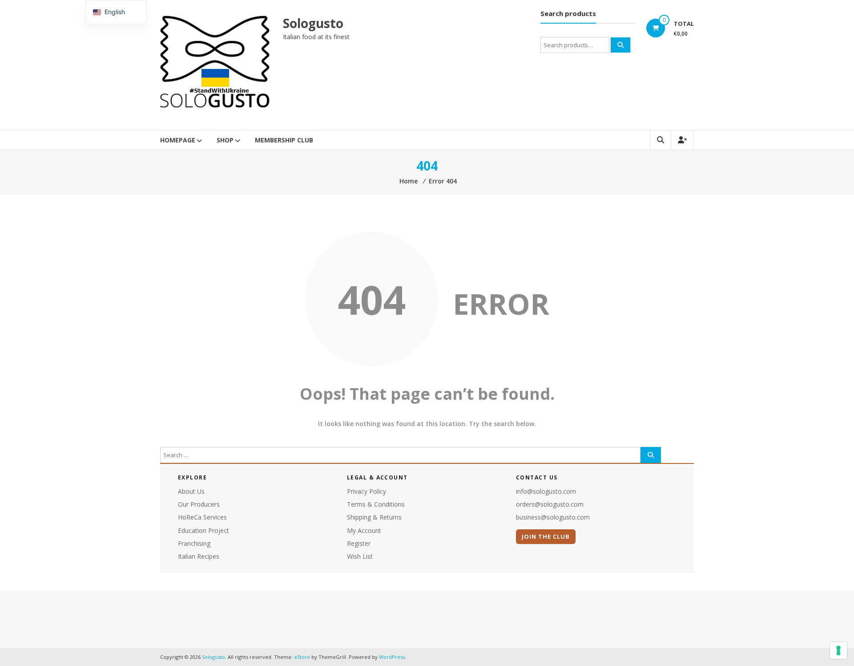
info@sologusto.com (546, 491)
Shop (225, 140)
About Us (191, 491)
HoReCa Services (202, 517)
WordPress (392, 657)
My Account (364, 530)
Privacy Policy (366, 491)
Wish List (360, 556)
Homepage (177, 140)
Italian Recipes (198, 556)
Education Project (203, 530)
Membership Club (284, 140)
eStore (302, 657)
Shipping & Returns (374, 517)
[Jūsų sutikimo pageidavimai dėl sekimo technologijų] (838, 650)
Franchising (194, 543)
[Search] (620, 45)
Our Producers (199, 504)
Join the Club (546, 536)
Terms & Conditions (376, 504)
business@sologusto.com (553, 517)
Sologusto (313, 23)
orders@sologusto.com (550, 504)
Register (359, 543)
